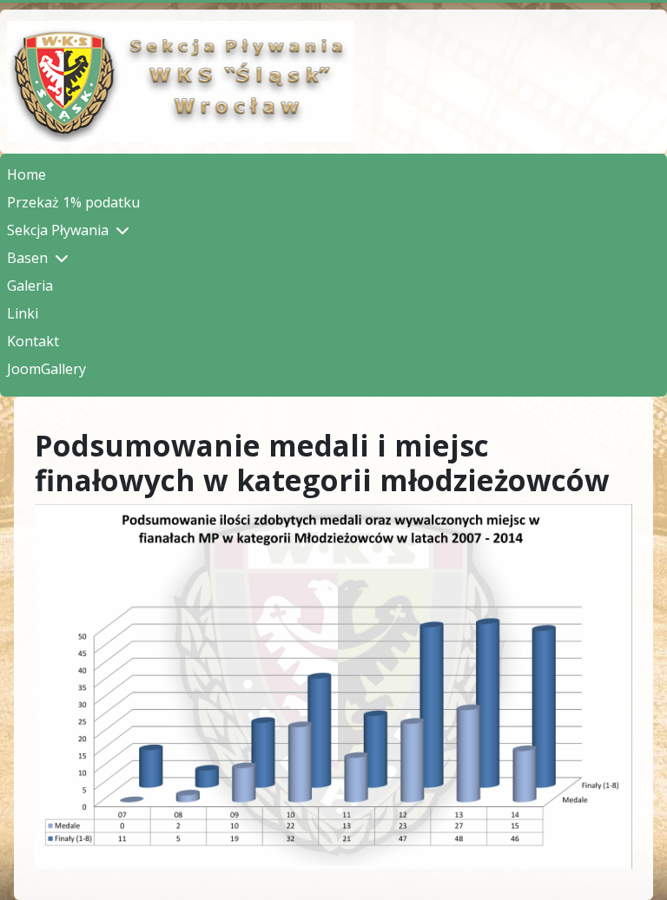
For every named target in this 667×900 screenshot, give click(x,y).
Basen (27, 257)
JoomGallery (46, 368)
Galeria (30, 285)
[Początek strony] (636, 868)
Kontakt (33, 341)
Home (26, 174)
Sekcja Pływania (58, 230)
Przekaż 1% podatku (73, 202)
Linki (22, 313)
